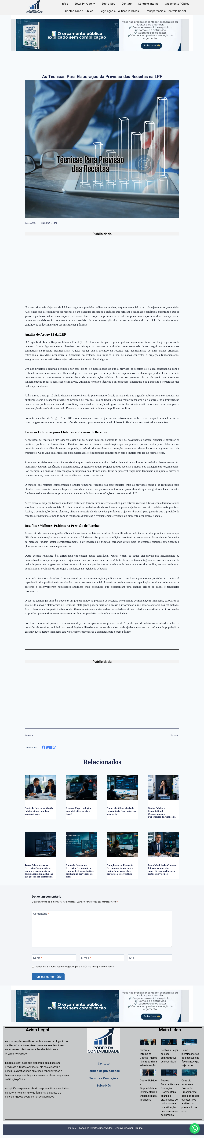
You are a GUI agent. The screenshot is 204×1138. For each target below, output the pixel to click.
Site (131, 957)
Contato (126, 3)
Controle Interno (148, 3)
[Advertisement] (102, 265)
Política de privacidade (103, 1071)
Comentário (41, 913)
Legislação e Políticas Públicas (119, 11)
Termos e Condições (103, 1078)
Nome (37, 957)
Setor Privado (83, 3)
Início (65, 3)
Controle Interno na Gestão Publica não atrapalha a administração (39, 811)
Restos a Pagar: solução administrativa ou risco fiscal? (78, 811)
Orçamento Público (177, 3)
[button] (44, 747)
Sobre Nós (108, 3)
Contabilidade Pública (79, 11)
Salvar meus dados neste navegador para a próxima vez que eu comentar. (75, 966)
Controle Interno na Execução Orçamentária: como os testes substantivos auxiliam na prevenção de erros (80, 871)
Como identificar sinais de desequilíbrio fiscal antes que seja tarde (121, 811)
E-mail (86, 957)
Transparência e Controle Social (165, 11)
